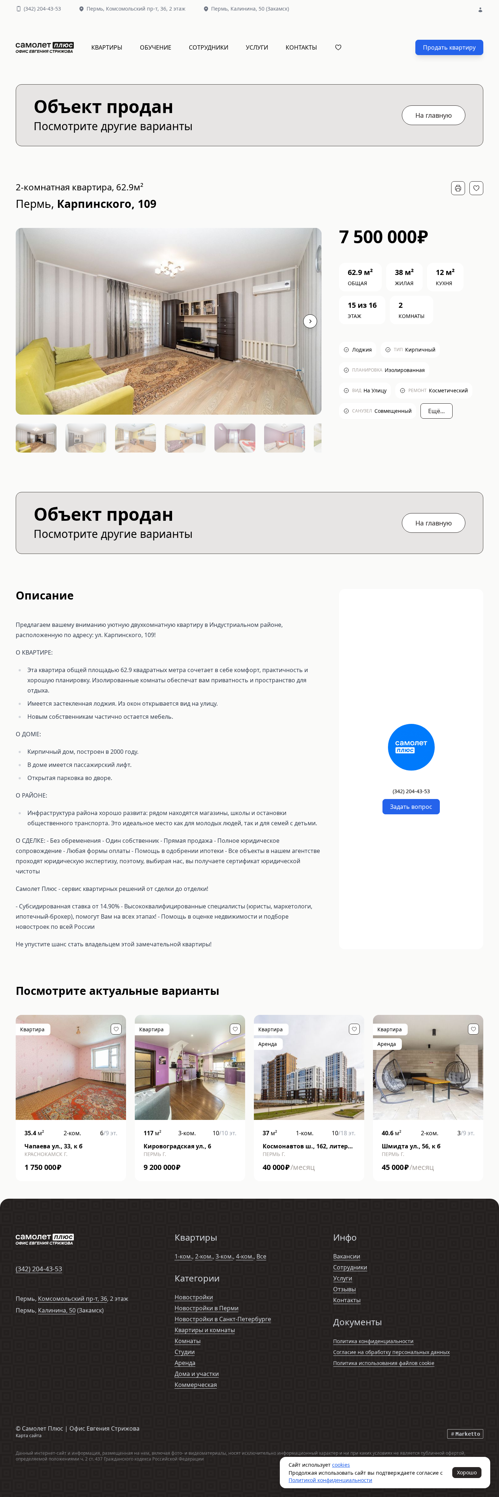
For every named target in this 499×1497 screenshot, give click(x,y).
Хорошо (467, 1472)
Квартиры (106, 47)
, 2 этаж (146, 8)
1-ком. (183, 1256)
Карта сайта (29, 1435)
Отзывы (344, 1289)
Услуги (257, 47)
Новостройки (194, 1297)
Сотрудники (208, 47)
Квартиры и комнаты (205, 1330)
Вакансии (346, 1256)
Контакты (301, 47)
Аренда (185, 1363)
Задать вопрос (411, 807)
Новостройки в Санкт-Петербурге (223, 1319)
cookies (341, 1464)
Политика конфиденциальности (373, 1341)
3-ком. (224, 1256)
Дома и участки (197, 1374)
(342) (42, 8)
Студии (185, 1352)
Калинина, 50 (57, 1310)
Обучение (155, 47)
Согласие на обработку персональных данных (391, 1352)
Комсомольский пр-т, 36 (72, 1299)
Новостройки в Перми (207, 1308)
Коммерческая (196, 1385)
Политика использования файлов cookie (383, 1363)
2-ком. (204, 1256)
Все (261, 1256)
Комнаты (188, 1341)
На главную (433, 115)
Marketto (468, 1434)
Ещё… (436, 411)
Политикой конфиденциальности (330, 1480)
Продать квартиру (449, 47)
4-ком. (245, 1256)
